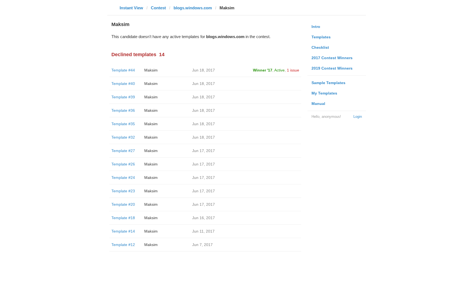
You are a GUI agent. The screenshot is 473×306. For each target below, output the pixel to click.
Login (357, 117)
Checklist (320, 47)
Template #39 (123, 97)
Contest (158, 7)
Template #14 (123, 231)
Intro (316, 26)
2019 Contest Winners (332, 68)
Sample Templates (328, 83)
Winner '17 (262, 70)
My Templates (324, 93)
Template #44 (123, 70)
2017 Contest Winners (332, 58)
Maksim (151, 70)
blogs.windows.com (193, 7)
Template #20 (123, 204)
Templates (321, 37)
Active (279, 70)
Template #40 (123, 83)
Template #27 (123, 150)
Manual (318, 103)
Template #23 (123, 191)
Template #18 (123, 218)
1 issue (293, 70)
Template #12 (123, 244)
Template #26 (123, 164)
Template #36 (123, 110)
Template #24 (123, 177)
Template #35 (123, 124)
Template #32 (123, 137)
